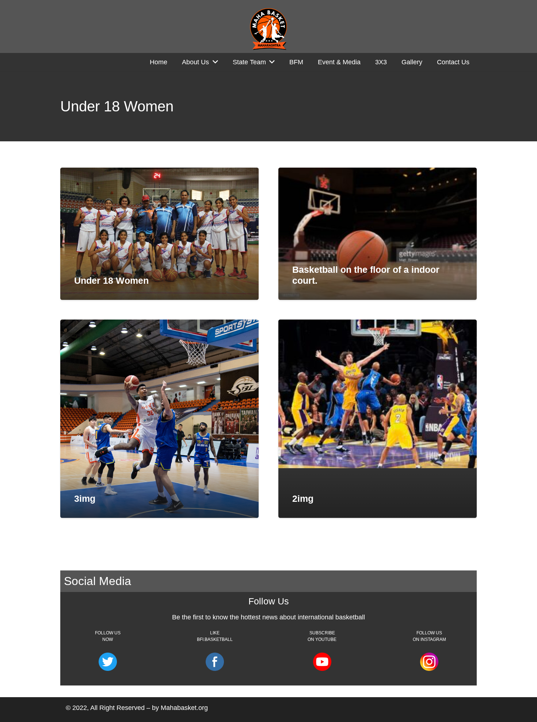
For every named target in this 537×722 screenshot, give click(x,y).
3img (84, 498)
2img (302, 498)
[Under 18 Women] (159, 234)
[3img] (159, 419)
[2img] (377, 394)
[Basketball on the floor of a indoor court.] (377, 234)
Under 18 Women (111, 280)
